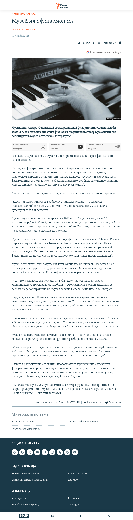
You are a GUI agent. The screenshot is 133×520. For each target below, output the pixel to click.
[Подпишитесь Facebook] (22, 452)
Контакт (73, 480)
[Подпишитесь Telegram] (45, 452)
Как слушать (19, 498)
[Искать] (109, 516)
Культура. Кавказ (24, 14)
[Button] (86, 43)
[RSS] (60, 452)
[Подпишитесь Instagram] (52, 452)
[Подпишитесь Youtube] (37, 452)
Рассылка (73, 498)
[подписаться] (75, 452)
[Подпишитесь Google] (15, 452)
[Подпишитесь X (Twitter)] (30, 452)
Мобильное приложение (26, 473)
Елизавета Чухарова (23, 29)
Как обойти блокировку (25, 504)
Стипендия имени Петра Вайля (30, 480)
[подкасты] (52, 516)
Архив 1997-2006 (77, 473)
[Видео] (81, 516)
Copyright (73, 504)
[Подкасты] (67, 452)
